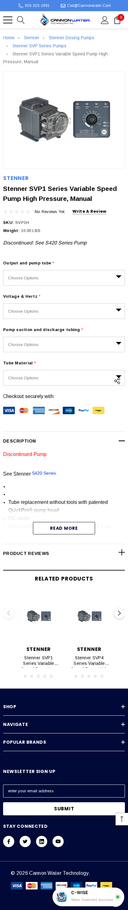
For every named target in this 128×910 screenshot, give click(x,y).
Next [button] (119, 613)
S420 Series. (45, 473)
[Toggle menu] (7, 20)
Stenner (16, 178)
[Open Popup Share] (117, 381)
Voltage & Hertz (21, 296)
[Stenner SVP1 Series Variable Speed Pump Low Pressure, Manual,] (39, 616)
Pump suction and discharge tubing (43, 329)
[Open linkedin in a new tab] (41, 841)
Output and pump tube (28, 263)
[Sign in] (105, 20)
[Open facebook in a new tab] (8, 841)
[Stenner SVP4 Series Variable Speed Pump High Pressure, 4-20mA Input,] (89, 616)
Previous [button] (8, 613)
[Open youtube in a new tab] (58, 841)
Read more (64, 528)
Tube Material (19, 363)
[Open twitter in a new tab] (25, 841)
